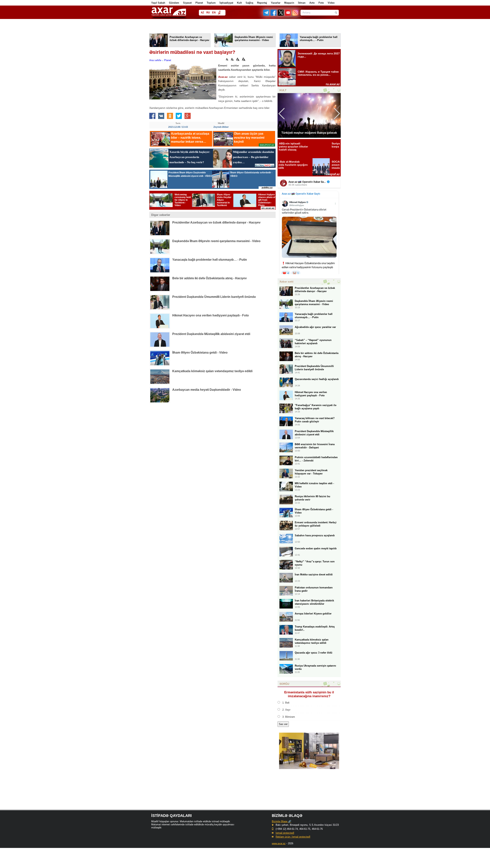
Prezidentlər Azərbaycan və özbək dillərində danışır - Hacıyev (216, 222)
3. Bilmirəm (288, 716)
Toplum (211, 2)
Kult (239, 2)
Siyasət (187, 2)
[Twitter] (281, 14)
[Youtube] (288, 14)
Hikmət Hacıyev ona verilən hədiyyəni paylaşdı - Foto (210, 315)
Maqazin (289, 2)
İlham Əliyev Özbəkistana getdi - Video (200, 352)
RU (208, 12)
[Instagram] (295, 14)
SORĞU (284, 683)
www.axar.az (279, 843)
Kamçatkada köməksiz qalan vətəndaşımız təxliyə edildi (212, 371)
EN (214, 12)
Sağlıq (249, 2)
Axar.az (223, 76)
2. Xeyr (286, 709)
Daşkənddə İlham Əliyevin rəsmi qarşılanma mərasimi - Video (216, 241)
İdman (301, 2)
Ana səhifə (155, 60)
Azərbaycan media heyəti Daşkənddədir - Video (206, 389)
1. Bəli (285, 702)
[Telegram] (266, 14)
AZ (202, 12)
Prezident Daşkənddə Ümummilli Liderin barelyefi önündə (214, 296)
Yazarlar (275, 2)
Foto (321, 2)
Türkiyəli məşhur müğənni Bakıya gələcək (309, 132)
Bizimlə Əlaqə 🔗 (281, 821)
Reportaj (262, 2)
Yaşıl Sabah (158, 2)
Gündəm (174, 2)
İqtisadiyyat (226, 2)
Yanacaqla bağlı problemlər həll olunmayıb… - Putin (209, 259)
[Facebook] (273, 14)
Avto (312, 2)
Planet (199, 2)
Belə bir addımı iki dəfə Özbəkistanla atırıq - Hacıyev (209, 278)
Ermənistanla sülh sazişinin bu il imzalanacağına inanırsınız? (309, 694)
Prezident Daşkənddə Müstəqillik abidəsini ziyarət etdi (211, 334)
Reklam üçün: (293, 836)
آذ (219, 13)
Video (331, 2)
